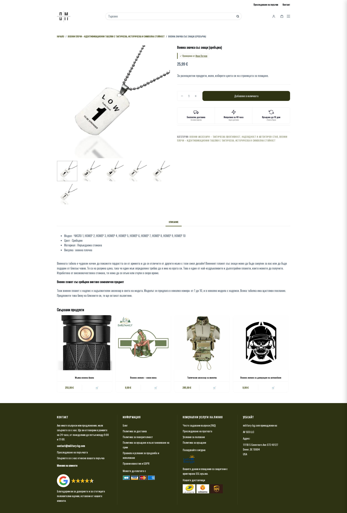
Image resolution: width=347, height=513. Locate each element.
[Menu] (288, 16)
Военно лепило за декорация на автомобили (260, 377)
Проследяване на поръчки (266, 4)
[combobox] (171, 16)
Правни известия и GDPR (136, 463)
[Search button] (238, 16)
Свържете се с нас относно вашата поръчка (80, 458)
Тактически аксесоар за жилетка (202, 377)
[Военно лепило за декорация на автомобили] (260, 342)
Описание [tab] (173, 221)
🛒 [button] (97, 387)
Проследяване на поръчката (72, 452)
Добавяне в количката (246, 96)
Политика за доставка (135, 431)
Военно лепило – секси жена (143, 377)
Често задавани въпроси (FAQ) (199, 425)
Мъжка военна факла (84, 377)
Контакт (286, 4)
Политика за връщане (194, 442)
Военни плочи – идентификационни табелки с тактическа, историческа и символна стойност (232, 138)
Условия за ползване (194, 437)
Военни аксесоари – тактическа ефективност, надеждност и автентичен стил (234, 136)
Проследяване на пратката (197, 431)
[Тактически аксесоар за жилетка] (202, 342)
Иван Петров (201, 56)
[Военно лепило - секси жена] (143, 342)
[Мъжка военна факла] (84, 342)
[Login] (273, 16)
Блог (125, 425)
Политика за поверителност (138, 437)
